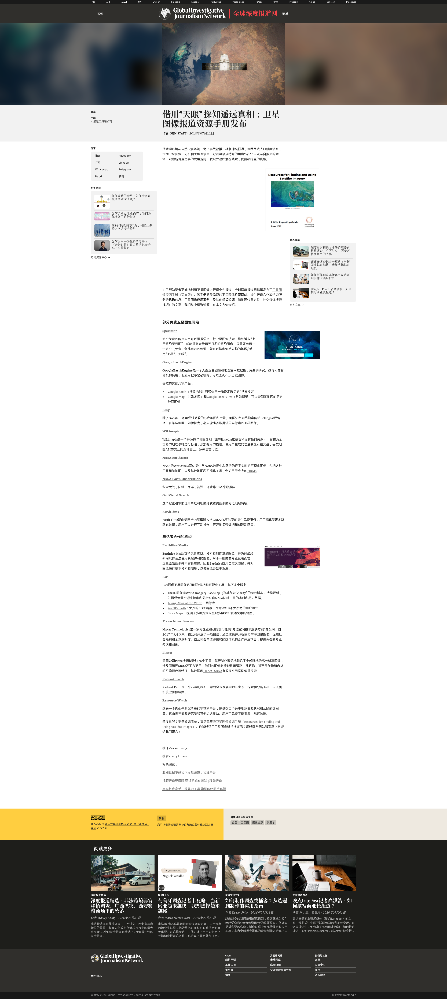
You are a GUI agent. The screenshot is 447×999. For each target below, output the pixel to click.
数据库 (271, 822)
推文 (98, 155)
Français (175, 2)
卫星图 (245, 822)
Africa (312, 2)
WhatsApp (101, 169)
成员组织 (275, 964)
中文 (93, 2)
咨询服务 (320, 975)
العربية (124, 2)
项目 (317, 970)
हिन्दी (276, 2)
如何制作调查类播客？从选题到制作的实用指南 (256, 903)
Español (195, 2)
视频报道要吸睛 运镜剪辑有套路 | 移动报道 (192, 781)
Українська (238, 2)
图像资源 (257, 822)
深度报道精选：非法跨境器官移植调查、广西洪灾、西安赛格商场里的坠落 (122, 906)
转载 (121, 176)
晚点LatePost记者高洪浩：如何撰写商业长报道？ (322, 903)
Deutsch (331, 2)
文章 (93, 111)
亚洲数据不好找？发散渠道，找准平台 (189, 773)
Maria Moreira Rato (177, 918)
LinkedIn (124, 162)
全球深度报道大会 (280, 970)
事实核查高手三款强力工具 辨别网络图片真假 (194, 789)
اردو (108, 2)
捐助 (228, 975)
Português (216, 2)
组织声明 (230, 959)
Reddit (99, 176)
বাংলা (139, 2)
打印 (98, 162)
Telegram (125, 169)
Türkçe (258, 2)
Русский (293, 2)
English (156, 2)
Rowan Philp (240, 912)
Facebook (125, 155)
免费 (234, 822)
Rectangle (349, 995)
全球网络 (275, 959)
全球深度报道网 (255, 13)
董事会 (229, 970)
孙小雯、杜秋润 (309, 912)
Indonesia (351, 2)
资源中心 (320, 964)
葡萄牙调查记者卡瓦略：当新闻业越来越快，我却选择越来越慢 (189, 906)
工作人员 (230, 964)
